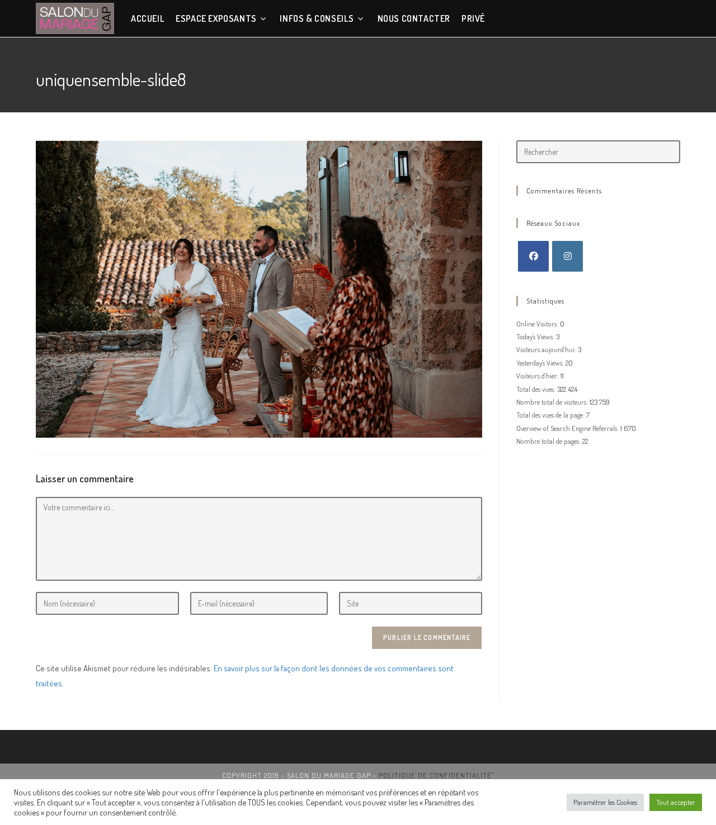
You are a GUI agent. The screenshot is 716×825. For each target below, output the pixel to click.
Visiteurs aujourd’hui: (547, 349)
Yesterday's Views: (541, 362)
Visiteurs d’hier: (538, 375)
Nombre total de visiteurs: (553, 401)
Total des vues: (536, 389)
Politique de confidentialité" (436, 775)
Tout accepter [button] (675, 802)
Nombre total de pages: (549, 441)
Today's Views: (536, 336)
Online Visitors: (538, 323)
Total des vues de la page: (551, 414)
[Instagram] (567, 256)
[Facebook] (533, 256)
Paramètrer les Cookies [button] (605, 802)
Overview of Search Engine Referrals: (568, 428)
